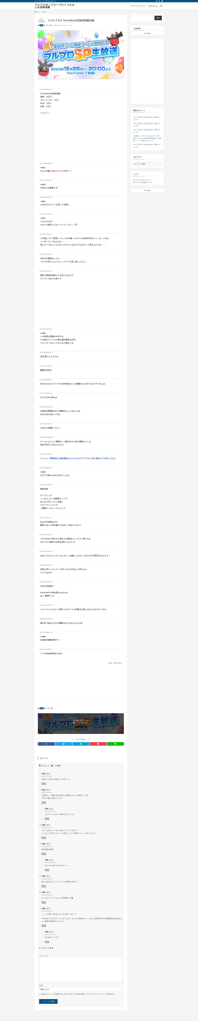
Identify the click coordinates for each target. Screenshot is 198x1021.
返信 (43, 783)
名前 (41, 985)
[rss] (159, 1)
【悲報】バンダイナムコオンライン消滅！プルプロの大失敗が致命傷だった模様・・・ (147, 138)
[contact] (162, 1)
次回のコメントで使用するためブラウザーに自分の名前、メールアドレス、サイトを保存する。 (78, 994)
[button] (46, 744)
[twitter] (156, 1)
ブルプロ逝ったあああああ (142, 117)
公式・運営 (49, 25)
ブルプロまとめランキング (142, 180)
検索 (158, 18)
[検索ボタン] (161, 6)
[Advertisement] (80, 141)
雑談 (41, 25)
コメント (43, 956)
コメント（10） (68, 25)
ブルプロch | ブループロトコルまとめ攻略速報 (55, 6)
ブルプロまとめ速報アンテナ (142, 182)
